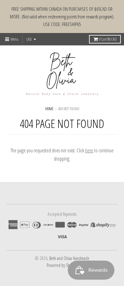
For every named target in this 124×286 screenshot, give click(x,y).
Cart (107, 39)
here (89, 150)
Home (49, 108)
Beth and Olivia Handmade (69, 258)
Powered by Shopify (62, 265)
